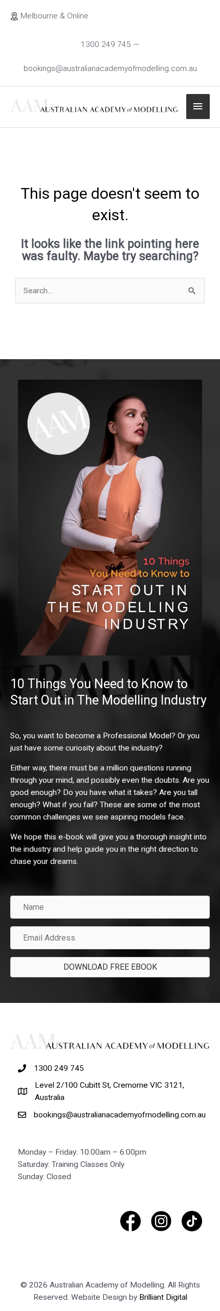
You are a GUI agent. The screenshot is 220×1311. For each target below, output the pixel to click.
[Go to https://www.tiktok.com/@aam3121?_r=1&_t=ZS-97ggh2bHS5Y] (192, 1221)
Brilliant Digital (163, 1297)
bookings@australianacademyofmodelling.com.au (120, 1114)
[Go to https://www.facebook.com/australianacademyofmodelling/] (130, 1221)
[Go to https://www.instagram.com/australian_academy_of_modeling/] (161, 1221)
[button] (110, 967)
